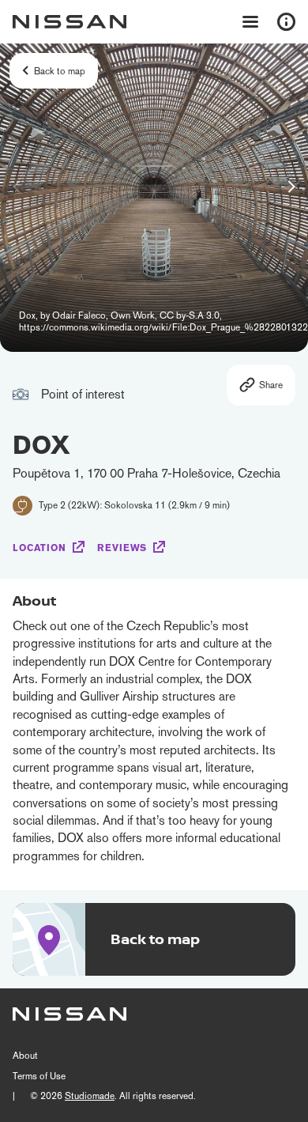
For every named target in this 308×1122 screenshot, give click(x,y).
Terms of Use (39, 1076)
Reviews (122, 548)
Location (39, 548)
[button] (291, 186)
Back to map (59, 71)
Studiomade (90, 1096)
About (25, 1055)
